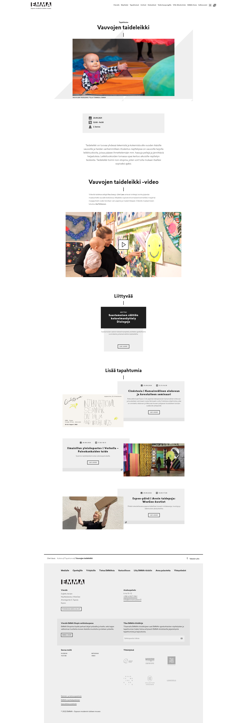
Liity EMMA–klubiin (143, 571)
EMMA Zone (192, 5)
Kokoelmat (152, 5)
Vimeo (93, 655)
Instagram (95, 653)
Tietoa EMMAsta (107, 571)
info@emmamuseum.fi (132, 600)
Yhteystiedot (180, 571)
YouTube (63, 655)
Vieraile (116, 5)
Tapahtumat (134, 5)
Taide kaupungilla (164, 5)
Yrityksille (91, 571)
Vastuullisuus (124, 571)
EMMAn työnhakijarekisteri (70, 700)
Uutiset (143, 5)
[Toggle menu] (214, 5)
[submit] (181, 639)
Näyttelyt (124, 5)
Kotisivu (60, 558)
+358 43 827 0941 (130, 596)
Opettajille (78, 571)
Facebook (64, 653)
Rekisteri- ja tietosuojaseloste (71, 696)
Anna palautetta (163, 571)
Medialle (65, 571)
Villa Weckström (179, 5)
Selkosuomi (202, 5)
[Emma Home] (41, 4)
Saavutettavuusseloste (69, 704)
